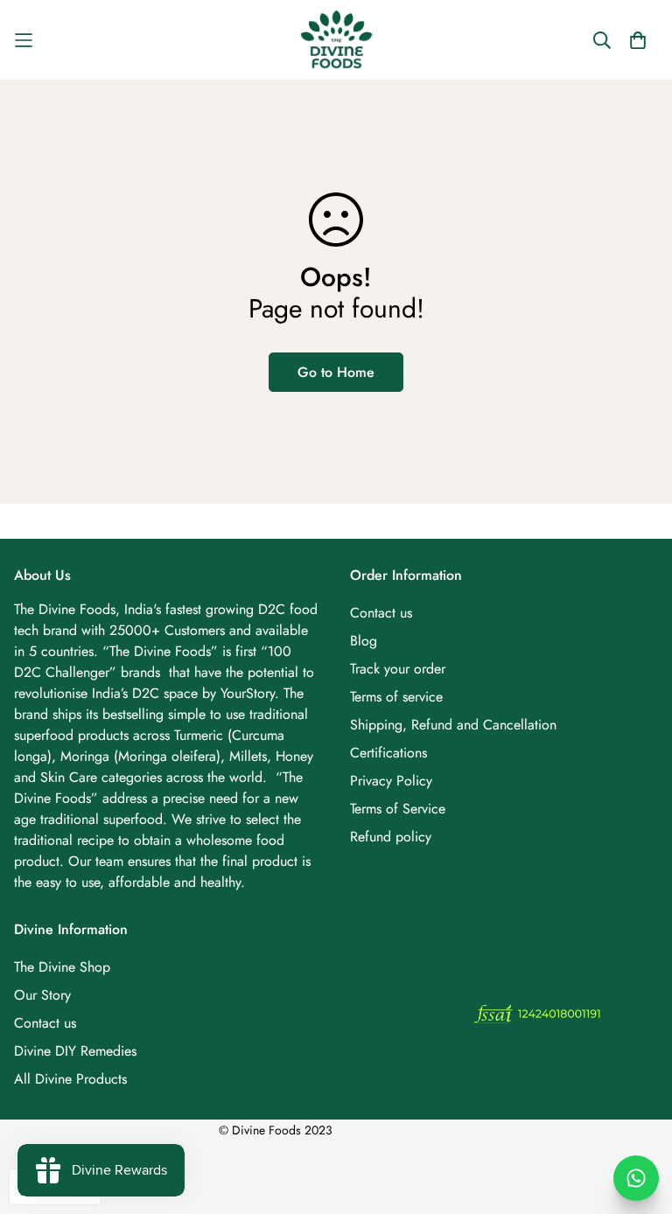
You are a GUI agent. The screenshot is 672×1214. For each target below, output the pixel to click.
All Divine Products (70, 1079)
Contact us (381, 613)
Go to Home (336, 372)
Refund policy (390, 837)
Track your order (397, 669)
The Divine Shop (62, 967)
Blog (363, 641)
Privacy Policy (391, 781)
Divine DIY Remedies (75, 1051)
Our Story (42, 995)
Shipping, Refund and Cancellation (453, 725)
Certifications (388, 753)
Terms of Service (397, 809)
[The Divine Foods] (336, 40)
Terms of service (396, 697)
